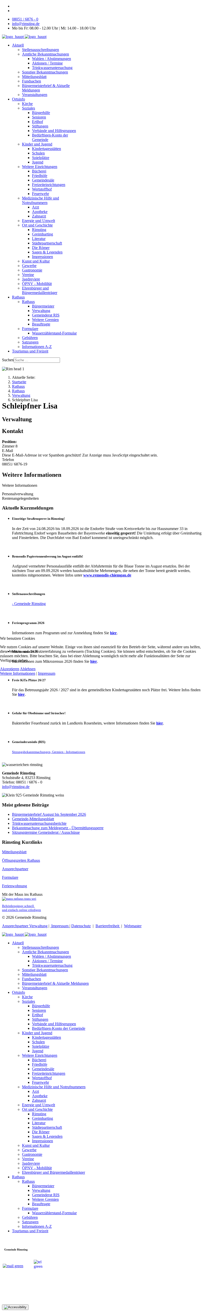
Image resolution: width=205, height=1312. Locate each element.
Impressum (46, 673)
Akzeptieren (9, 669)
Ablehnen (28, 669)
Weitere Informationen (17, 673)
